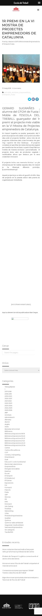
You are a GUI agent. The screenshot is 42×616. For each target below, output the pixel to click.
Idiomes (8, 497)
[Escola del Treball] (16, 9)
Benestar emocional (12, 429)
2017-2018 (18, 41)
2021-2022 (8, 401)
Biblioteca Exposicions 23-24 (15, 445)
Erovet (7, 473)
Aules (7, 427)
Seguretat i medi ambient (14, 525)
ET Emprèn (6, 44)
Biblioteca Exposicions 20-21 (15, 438)
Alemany (8, 419)
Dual (6, 459)
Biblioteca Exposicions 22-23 (15, 443)
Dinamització (9, 457)
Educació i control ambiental (15, 462)
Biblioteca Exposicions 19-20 (15, 436)
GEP (6, 494)
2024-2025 (8, 408)
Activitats (25, 41)
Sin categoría (9, 530)
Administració (10, 417)
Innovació (8, 504)
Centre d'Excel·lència (12, 450)
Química (8, 520)
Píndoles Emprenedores (13, 516)
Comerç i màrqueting (12, 455)
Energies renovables (12, 469)
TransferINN (9, 532)
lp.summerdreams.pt (9, 169)
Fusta (12, 44)
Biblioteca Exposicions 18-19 (15, 434)
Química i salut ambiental (14, 523)
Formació (8, 487)
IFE (6, 499)
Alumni (7, 422)
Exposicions (9, 483)
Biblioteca (8, 431)
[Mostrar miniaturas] (21, 304)
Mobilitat (8, 509)
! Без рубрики (10, 387)
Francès (7, 490)
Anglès (7, 424)
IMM (6, 501)
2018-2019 (8, 394)
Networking (9, 511)
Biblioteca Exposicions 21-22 (15, 441)
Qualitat (8, 518)
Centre (7, 448)
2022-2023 (8, 403)
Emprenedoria (34, 41)
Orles (7, 513)
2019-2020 (8, 396)
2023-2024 (8, 405)
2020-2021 (8, 398)
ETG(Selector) (10, 478)
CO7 (6, 452)
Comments (16, 88)
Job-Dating (9, 506)
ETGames (8, 480)
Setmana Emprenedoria (13, 527)
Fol (6, 485)
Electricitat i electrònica (13, 464)
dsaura (10, 41)
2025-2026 (8, 410)
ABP (6, 412)
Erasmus (8, 471)
